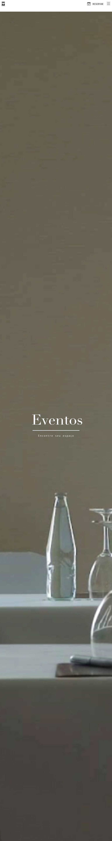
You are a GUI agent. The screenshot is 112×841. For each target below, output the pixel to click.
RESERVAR (97, 4)
